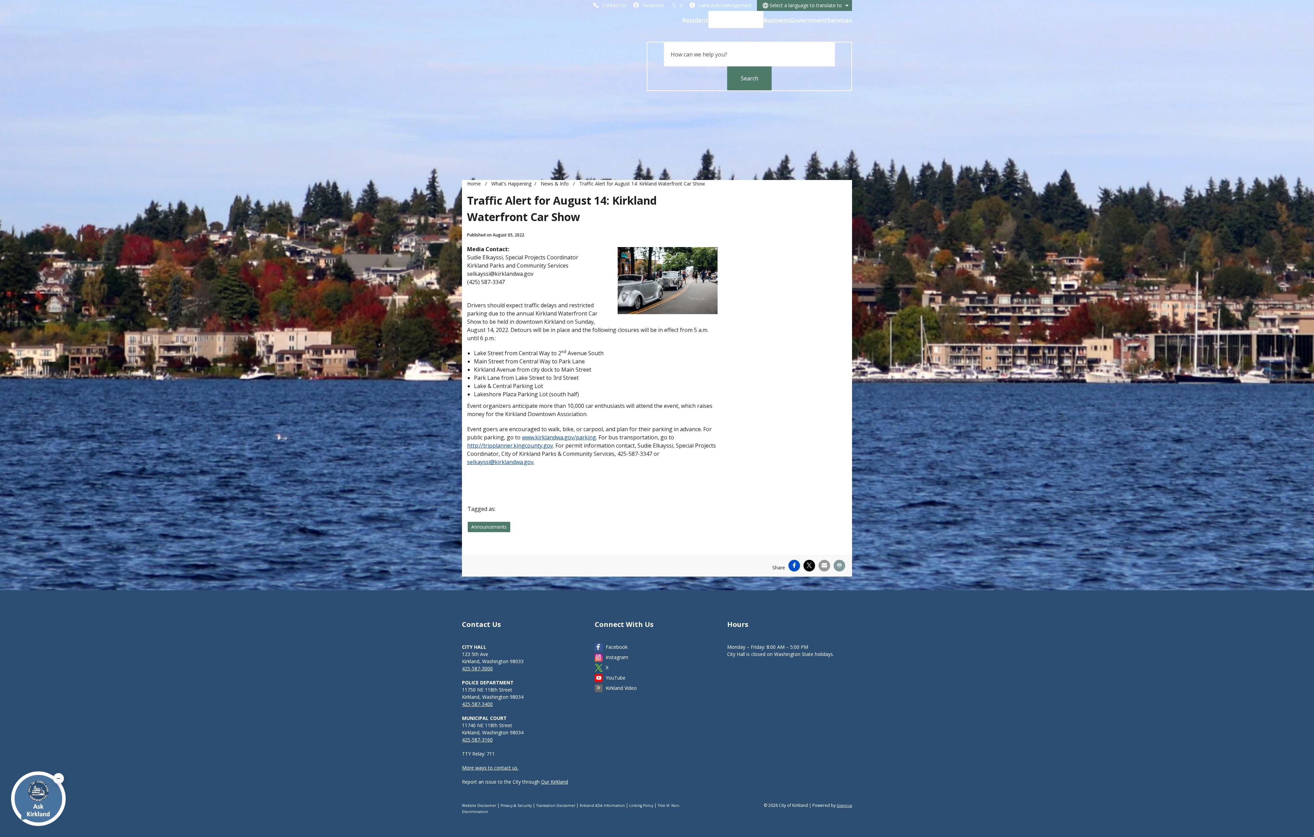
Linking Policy (641, 805)
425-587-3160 (477, 739)
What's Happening (735, 20)
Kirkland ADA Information (602, 805)
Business (776, 20)
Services (839, 20)
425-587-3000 (477, 668)
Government (808, 20)
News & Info (555, 183)
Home (474, 183)
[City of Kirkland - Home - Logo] (515, 22)
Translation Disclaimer (555, 805)
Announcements (489, 527)
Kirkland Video (621, 688)
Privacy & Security (516, 805)
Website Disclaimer (479, 805)
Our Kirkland (554, 781)
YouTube (616, 677)
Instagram (617, 657)
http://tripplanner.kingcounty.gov (510, 445)
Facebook (617, 647)
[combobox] (804, 5)
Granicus (844, 805)
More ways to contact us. (490, 767)
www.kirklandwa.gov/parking (559, 437)
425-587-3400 (477, 704)
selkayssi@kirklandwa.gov (500, 462)
